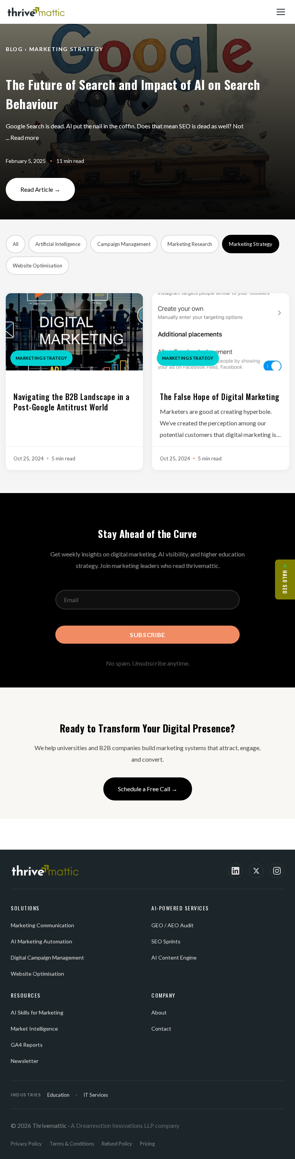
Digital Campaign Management (47, 957)
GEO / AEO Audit (172, 925)
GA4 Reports (27, 1044)
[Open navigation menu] (281, 12)
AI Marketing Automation (41, 941)
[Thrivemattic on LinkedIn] (235, 870)
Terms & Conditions (72, 1144)
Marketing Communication (42, 925)
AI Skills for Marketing (37, 1012)
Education (58, 1095)
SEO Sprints (166, 941)
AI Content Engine (174, 957)
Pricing (147, 1144)
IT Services (95, 1095)
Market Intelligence (34, 1028)
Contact (161, 1028)
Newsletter (24, 1061)
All (15, 244)
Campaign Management (124, 244)
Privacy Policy (26, 1144)
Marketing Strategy (250, 244)
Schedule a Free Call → (147, 788)
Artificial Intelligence (57, 244)
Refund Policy (117, 1144)
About (159, 1012)
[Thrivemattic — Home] (36, 12)
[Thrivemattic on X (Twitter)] (256, 870)
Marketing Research (189, 244)
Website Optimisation (37, 265)
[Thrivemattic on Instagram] (277, 870)
